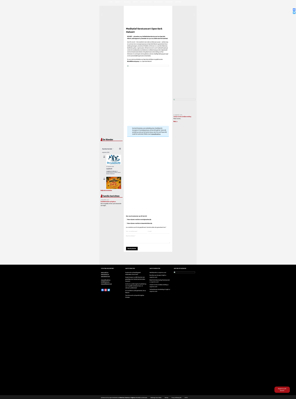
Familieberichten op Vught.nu (108, 201)
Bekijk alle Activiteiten (106, 190)
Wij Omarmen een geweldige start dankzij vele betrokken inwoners (135, 279)
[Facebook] (294, 9)
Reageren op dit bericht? (282, 389)
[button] (102, 14)
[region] (148, 14)
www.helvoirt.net (105, 276)
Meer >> (175, 121)
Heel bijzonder (153, 272)
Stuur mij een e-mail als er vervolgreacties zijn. (139, 219)
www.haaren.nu (105, 274)
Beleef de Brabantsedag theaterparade (160, 280)
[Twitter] (294, 12)
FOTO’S (186, 397)
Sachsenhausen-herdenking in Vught (159, 289)
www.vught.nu (104, 272)
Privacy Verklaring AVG (176, 397)
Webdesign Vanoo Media (156, 397)
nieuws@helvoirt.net (106, 284)
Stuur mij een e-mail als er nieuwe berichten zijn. (139, 223)
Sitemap (166, 397)
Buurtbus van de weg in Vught (157, 275)
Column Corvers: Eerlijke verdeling (182, 116)
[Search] (187, 2)
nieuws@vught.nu (156, 134)
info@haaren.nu (105, 282)
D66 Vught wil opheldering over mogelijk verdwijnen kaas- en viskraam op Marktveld (135, 286)
